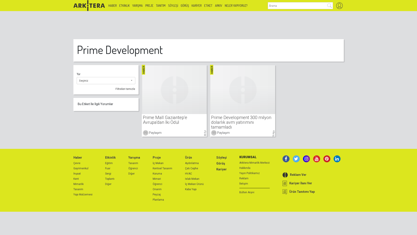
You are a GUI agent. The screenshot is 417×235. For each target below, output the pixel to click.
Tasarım (78, 189)
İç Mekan (158, 163)
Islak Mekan (192, 178)
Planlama (158, 199)
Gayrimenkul (80, 168)
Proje (149, 5)
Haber (112, 5)
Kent (76, 178)
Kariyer (197, 5)
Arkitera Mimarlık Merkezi (254, 162)
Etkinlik (124, 5)
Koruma (157, 173)
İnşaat (77, 173)
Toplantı (109, 178)
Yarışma (137, 5)
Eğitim (109, 163)
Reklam (243, 178)
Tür (78, 74)
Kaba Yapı (191, 189)
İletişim (243, 183)
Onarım (157, 189)
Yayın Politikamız (249, 173)
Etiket (208, 5)
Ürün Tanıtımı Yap (302, 191)
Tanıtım (160, 5)
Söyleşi (173, 5)
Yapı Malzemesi (83, 194)
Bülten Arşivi (246, 192)
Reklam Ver (298, 174)
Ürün (188, 157)
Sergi (108, 173)
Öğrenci (133, 168)
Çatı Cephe (191, 168)
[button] (106, 80)
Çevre (76, 163)
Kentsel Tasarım (162, 168)
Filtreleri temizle (125, 89)
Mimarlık (78, 184)
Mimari (157, 178)
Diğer (108, 184)
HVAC (188, 173)
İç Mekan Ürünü (194, 184)
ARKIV (218, 5)
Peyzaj (157, 194)
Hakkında (244, 168)
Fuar (107, 168)
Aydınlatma (192, 163)
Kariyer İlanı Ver (300, 183)
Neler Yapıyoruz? (236, 5)
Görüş (185, 5)
